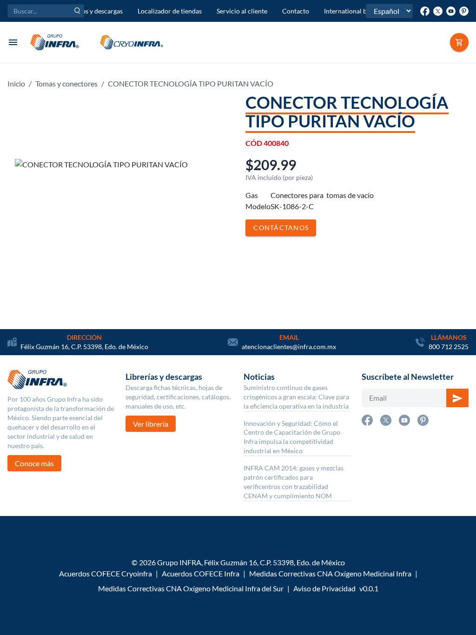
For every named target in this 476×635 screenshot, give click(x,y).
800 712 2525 (449, 347)
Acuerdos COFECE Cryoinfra (105, 573)
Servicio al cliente (242, 11)
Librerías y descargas (93, 11)
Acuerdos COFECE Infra (200, 573)
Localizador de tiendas (170, 11)
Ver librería (150, 423)
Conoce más (34, 463)
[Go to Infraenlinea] (459, 42)
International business (356, 11)
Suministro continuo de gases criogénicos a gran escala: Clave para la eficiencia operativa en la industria (296, 397)
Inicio (16, 83)
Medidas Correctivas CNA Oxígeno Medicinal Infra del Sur (191, 588)
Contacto (295, 11)
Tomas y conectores (66, 83)
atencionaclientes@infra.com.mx (289, 347)
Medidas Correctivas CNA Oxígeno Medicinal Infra (330, 573)
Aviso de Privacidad (324, 588)
